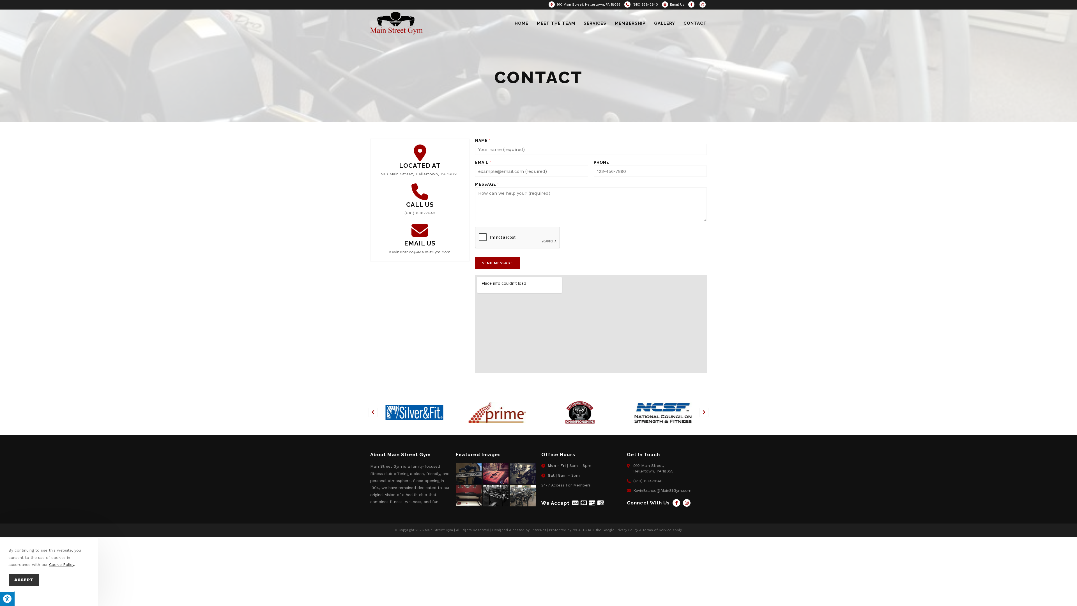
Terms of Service (657, 530)
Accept (24, 579)
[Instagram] (687, 503)
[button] (373, 412)
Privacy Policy (627, 530)
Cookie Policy (61, 564)
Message (487, 184)
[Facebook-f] (676, 503)
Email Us (677, 4)
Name (482, 141)
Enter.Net (538, 530)
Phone (601, 162)
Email (483, 162)
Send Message (497, 263)
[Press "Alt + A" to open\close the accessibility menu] (7, 598)
